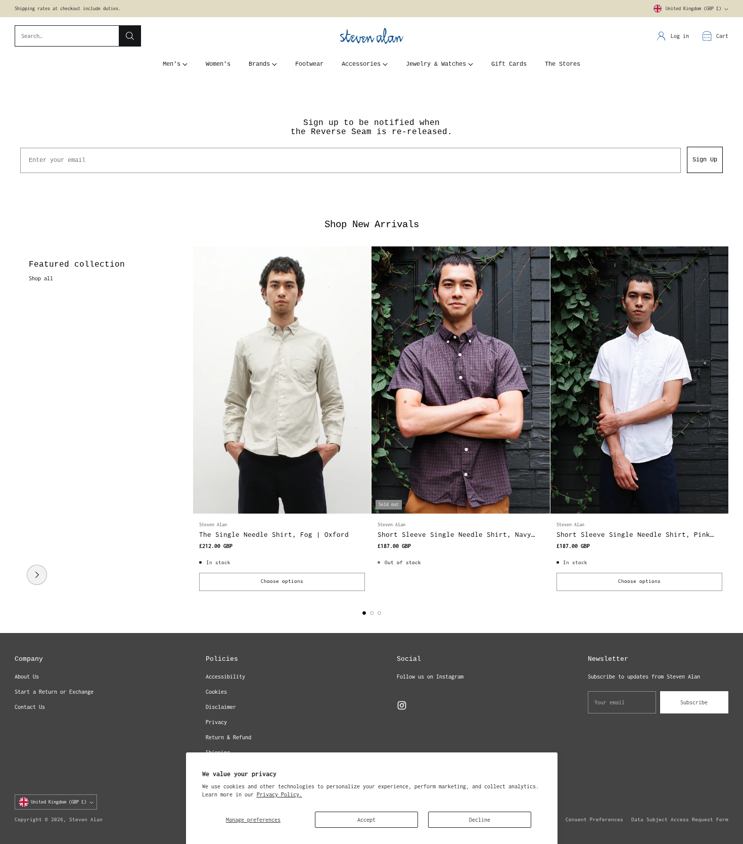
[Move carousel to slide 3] (379, 613)
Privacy (216, 722)
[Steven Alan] (371, 36)
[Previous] (18, 422)
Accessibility (225, 676)
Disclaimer (221, 707)
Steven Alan (86, 819)
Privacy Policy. (279, 794)
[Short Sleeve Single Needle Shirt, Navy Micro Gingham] (460, 380)
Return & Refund (228, 737)
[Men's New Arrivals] (37, 575)
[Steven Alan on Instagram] (402, 706)
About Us (27, 676)
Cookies (216, 692)
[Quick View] (358, 259)
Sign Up (704, 159)
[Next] (725, 422)
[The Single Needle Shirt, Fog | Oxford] (282, 380)
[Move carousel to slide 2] (372, 613)
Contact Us (30, 707)
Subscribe (694, 702)
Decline (479, 820)
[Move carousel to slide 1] (364, 613)
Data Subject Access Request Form (679, 819)
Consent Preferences (594, 819)
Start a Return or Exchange (54, 692)
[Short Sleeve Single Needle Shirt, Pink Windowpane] (639, 380)
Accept (366, 820)
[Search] (130, 36)
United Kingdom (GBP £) (693, 8)
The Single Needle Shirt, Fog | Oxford (274, 534)
